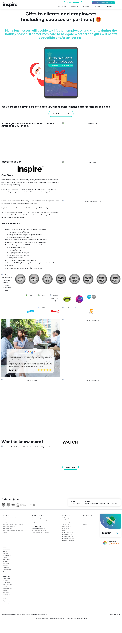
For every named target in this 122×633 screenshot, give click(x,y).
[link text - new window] (112, 542)
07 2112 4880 (74, 3)
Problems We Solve (38, 515)
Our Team (62, 7)
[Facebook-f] (2, 499)
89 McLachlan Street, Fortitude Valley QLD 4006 (101, 503)
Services (97, 7)
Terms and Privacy (115, 614)
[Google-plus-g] (6, 499)
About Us (74, 7)
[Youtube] (14, 499)
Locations (6, 545)
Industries (6, 576)
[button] (10, 6)
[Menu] (117, 6)
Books (109, 7)
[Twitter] (10, 499)
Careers (86, 7)
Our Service (66, 515)
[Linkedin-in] (18, 499)
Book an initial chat (104, 3)
